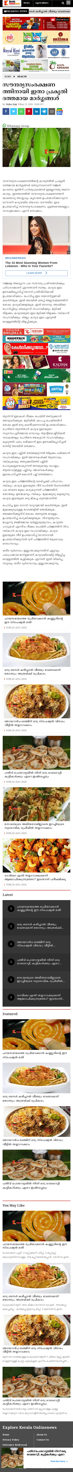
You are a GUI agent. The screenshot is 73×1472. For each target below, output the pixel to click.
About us (41, 1435)
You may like (14, 1206)
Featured (10, 1014)
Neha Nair (11, 104)
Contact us (42, 1440)
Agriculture (42, 3)
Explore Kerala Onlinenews (30, 1428)
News (26, 3)
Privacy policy (11, 1440)
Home (8, 77)
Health (22, 77)
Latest (8, 895)
